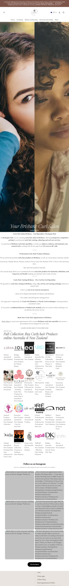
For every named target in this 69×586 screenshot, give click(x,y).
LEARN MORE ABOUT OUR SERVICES (34, 328)
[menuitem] (56, 20)
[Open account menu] (59, 12)
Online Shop (41, 579)
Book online (6, 321)
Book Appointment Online (46, 583)
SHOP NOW (34, 230)
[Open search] (4, 12)
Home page (41, 576)
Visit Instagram (34, 564)
